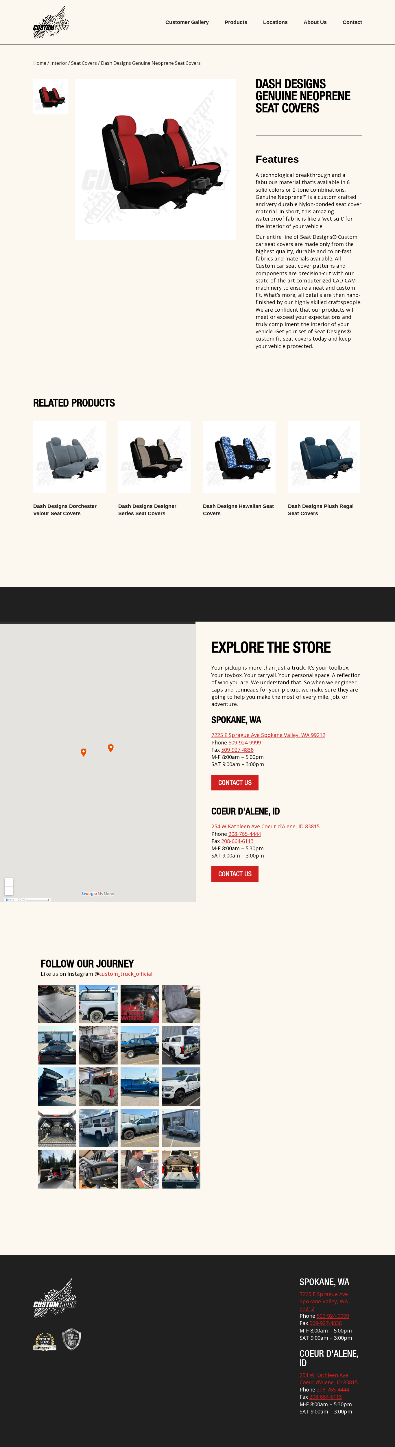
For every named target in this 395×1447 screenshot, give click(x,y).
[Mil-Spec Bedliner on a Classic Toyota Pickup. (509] (140, 1045)
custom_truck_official (125, 973)
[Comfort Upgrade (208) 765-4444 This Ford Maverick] (181, 1004)
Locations (275, 22)
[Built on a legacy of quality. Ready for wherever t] (140, 1004)
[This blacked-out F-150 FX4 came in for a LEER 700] (57, 1045)
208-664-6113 (237, 841)
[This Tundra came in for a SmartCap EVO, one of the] (98, 1086)
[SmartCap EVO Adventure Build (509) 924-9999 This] (98, 1004)
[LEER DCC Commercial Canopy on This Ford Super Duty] (140, 1086)
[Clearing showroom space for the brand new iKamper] (140, 1169)
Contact (352, 22)
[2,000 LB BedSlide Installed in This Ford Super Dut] (57, 1086)
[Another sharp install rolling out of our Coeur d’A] (181, 1045)
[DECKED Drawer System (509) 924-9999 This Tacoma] (181, 1169)
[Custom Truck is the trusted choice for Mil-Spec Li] (181, 1086)
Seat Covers (84, 63)
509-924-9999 (244, 742)
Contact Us (235, 783)
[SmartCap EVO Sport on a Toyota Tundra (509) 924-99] (57, 1128)
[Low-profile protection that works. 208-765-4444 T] (57, 1004)
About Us (315, 22)
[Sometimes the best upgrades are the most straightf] (140, 1128)
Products (236, 22)
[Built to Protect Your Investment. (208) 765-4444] (98, 1045)
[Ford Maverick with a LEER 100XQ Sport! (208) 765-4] (181, 1128)
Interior (58, 63)
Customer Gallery (187, 22)
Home (39, 63)
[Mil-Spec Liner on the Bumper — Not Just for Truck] (98, 1169)
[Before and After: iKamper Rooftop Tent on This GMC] (98, 1128)
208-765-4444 (244, 833)
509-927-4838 (237, 749)
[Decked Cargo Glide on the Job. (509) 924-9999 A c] (57, 1169)
